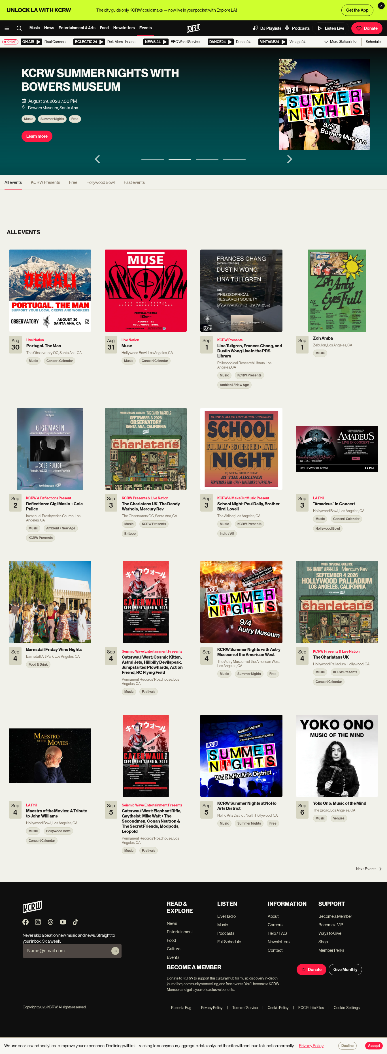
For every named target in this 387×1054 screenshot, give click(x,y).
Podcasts (301, 28)
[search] (21, 28)
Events (145, 27)
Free (74, 119)
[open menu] (8, 28)
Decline (347, 1046)
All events (13, 182)
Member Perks (331, 950)
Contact (275, 950)
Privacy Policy (209, 1008)
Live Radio (226, 916)
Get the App (357, 10)
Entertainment (180, 931)
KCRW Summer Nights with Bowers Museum (100, 80)
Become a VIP (330, 924)
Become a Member (335, 916)
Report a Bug (181, 1008)
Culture (173, 948)
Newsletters (124, 27)
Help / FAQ (277, 933)
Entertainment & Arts (77, 27)
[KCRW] (32, 911)
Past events (134, 182)
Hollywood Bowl (100, 182)
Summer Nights (52, 119)
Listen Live (334, 28)
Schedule (373, 42)
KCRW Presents (45, 182)
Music (34, 27)
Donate (371, 28)
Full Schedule (229, 941)
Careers (275, 924)
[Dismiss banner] (381, 5)
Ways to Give (329, 933)
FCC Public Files (308, 1008)
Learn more (37, 136)
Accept (374, 1046)
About (273, 916)
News (49, 27)
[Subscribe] (115, 951)
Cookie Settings (347, 1008)
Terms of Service (242, 1008)
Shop (323, 941)
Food (104, 27)
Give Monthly (345, 969)
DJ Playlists (270, 28)
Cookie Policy (275, 1008)
